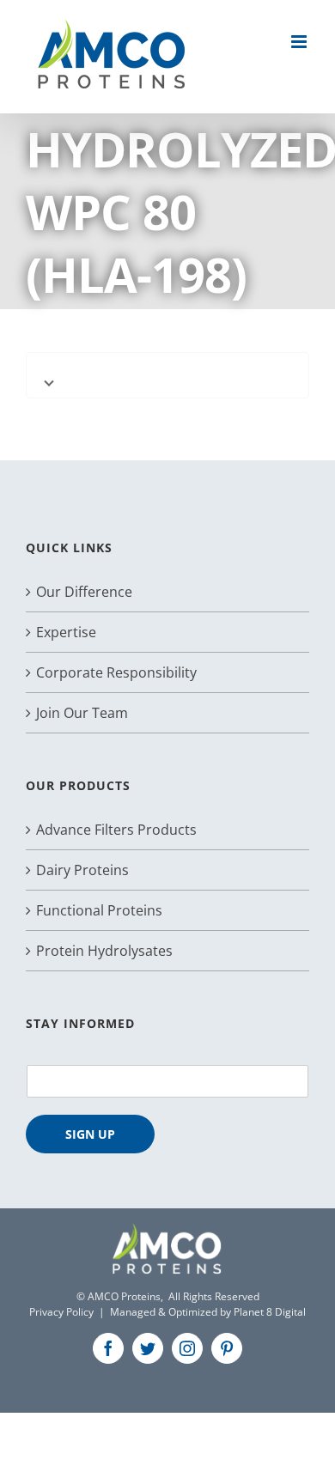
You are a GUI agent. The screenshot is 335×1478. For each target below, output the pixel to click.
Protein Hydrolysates (104, 950)
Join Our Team (82, 712)
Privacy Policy (61, 1312)
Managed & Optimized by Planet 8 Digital (208, 1312)
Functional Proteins (99, 910)
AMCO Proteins (124, 1296)
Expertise (66, 632)
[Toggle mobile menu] (300, 42)
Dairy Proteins (82, 870)
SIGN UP (90, 1134)
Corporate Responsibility (116, 672)
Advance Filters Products (116, 829)
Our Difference (84, 591)
